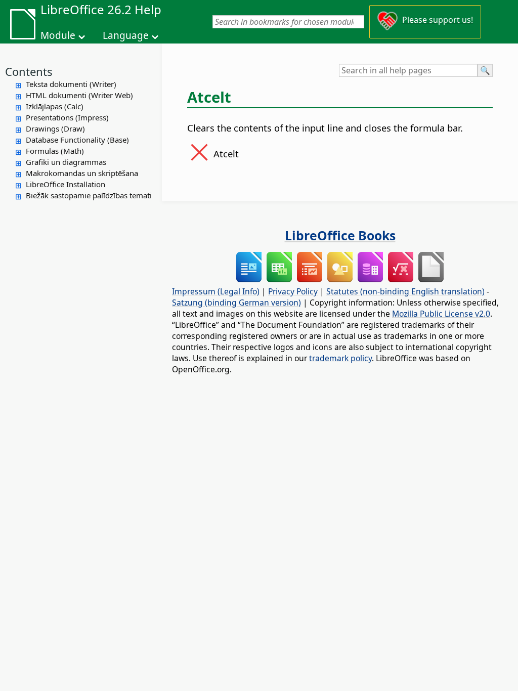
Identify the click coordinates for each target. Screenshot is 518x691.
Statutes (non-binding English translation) (405, 291)
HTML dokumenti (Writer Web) (79, 95)
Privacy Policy (293, 291)
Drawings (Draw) (55, 128)
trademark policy (340, 358)
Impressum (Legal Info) (216, 291)
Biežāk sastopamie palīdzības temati (89, 195)
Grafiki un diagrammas (66, 162)
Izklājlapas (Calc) (54, 106)
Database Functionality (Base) (77, 140)
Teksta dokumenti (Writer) (71, 84)
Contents (29, 71)
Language (126, 35)
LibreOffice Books (340, 235)
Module (57, 35)
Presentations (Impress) (67, 117)
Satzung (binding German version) (236, 302)
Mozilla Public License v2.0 (441, 313)
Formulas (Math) (55, 151)
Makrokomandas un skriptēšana (82, 173)
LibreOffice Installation (65, 184)
